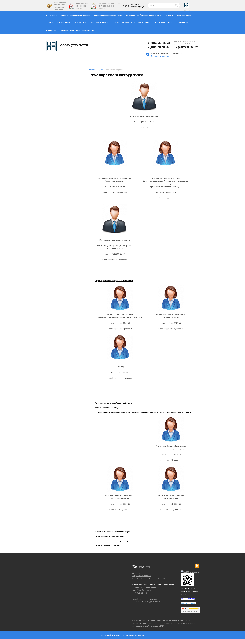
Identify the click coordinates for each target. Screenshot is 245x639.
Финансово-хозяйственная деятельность (143, 15)
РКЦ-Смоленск (51, 30)
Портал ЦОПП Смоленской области (75, 15)
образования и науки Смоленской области (110, 6)
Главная (92, 70)
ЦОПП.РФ (187, 11)
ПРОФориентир (182, 23)
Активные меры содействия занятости (77, 30)
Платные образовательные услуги (108, 15)
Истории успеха (63, 23)
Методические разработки (124, 23)
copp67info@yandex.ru (141, 576)
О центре (53, 15)
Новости (49, 23)
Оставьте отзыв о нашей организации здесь (189, 591)
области (79, 8)
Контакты (169, 15)
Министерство (105, 4)
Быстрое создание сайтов (123, 635)
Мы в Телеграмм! (188, 603)
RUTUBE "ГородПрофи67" (162, 23)
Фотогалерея (143, 23)
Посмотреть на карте (160, 56)
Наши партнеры (80, 23)
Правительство (82, 4)
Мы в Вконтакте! (188, 599)
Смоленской (81, 6)
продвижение (140, 635)
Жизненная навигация (100, 23)
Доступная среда (184, 15)
